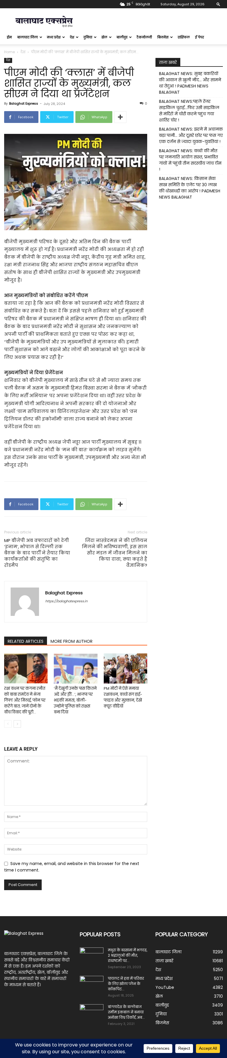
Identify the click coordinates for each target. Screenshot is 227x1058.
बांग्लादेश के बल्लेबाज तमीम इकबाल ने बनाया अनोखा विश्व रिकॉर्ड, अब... (126, 1012)
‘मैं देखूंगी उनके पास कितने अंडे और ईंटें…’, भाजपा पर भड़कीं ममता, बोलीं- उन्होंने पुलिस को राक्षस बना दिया (75, 700)
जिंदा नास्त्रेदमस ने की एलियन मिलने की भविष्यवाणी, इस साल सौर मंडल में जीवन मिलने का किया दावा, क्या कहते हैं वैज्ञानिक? (114, 552)
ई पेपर (199, 37)
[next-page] (17, 724)
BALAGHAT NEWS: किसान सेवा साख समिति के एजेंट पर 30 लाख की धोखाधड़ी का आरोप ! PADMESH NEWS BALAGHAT (189, 188)
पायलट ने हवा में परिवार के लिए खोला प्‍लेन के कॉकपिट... (126, 984)
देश (72, 37)
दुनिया (87, 37)
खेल (104, 37)
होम (9, 37)
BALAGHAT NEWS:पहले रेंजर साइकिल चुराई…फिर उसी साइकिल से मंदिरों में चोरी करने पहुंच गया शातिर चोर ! (189, 110)
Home (9, 51)
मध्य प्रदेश (54, 37)
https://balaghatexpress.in (66, 601)
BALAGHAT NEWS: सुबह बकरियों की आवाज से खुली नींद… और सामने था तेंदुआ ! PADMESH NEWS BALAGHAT (190, 83)
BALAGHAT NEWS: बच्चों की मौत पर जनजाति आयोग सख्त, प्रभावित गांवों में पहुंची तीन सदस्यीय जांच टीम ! (190, 160)
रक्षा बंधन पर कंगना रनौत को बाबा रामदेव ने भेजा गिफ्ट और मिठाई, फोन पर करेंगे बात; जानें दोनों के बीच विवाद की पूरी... (25, 700)
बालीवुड (121, 37)
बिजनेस (162, 37)
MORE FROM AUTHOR (72, 641)
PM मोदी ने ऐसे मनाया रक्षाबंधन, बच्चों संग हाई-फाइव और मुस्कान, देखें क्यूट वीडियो (123, 697)
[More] (120, 117)
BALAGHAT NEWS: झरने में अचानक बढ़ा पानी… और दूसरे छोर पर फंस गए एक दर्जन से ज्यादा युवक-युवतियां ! (191, 135)
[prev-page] (8, 724)
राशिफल (184, 37)
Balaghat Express (23, 103)
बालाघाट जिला (27, 37)
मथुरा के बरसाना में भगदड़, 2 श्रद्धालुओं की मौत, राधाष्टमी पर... (127, 955)
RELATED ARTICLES (25, 641)
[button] (218, 4)
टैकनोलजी (144, 37)
